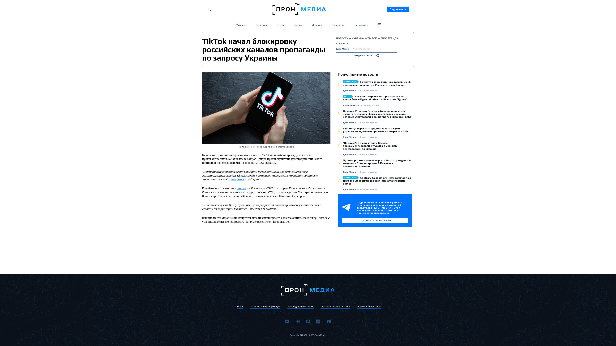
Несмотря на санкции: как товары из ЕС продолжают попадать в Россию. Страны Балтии (377, 83)
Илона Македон (351, 105)
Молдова (317, 25)
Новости (342, 38)
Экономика (361, 25)
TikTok (372, 38)
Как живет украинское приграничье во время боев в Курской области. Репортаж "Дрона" (375, 98)
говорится (237, 179)
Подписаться (398, 9)
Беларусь (261, 25)
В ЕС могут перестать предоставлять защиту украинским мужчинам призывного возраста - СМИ (375, 130)
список (241, 188)
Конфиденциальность (300, 306)
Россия (298, 25)
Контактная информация (265, 306)
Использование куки (369, 306)
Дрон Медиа (342, 49)
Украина (241, 25)
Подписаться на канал (375, 220)
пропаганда (389, 38)
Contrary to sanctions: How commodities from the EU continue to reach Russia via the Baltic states (377, 181)
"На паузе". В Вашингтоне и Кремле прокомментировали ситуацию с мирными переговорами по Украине (370, 146)
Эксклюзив (338, 25)
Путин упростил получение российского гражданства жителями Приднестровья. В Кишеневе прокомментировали (377, 163)
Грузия (280, 25)
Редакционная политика (335, 306)
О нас (240, 306)
